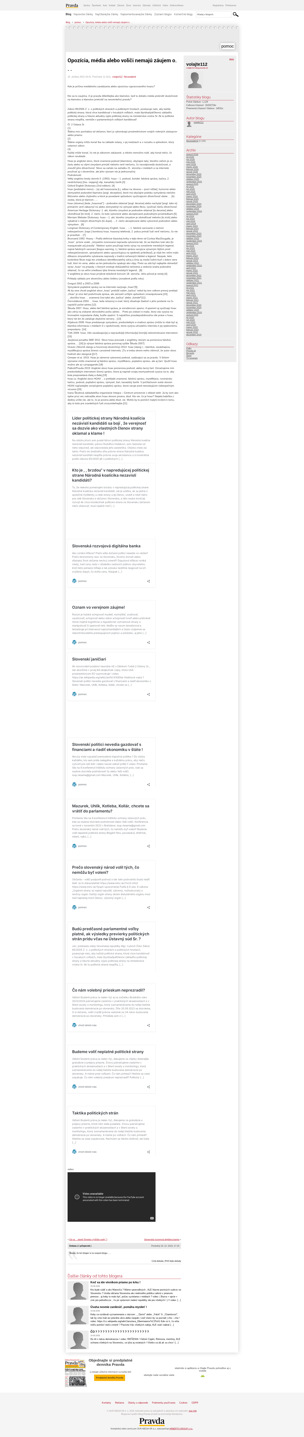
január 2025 (192, 201)
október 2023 (192, 238)
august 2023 (192, 243)
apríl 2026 (191, 164)
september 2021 (194, 283)
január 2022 (192, 273)
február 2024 (192, 228)
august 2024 (192, 214)
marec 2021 (192, 297)
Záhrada (146, 5)
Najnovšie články (83, 14)
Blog (68, 14)
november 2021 (193, 278)
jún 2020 (190, 320)
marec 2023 (192, 256)
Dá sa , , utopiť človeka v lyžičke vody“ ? (88, 1239)
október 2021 (192, 280)
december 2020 (193, 305)
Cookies (183, 1402)
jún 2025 (190, 189)
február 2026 (192, 169)
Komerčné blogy (183, 14)
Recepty (190, 353)
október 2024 (192, 209)
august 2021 (192, 285)
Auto (105, 5)
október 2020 (192, 310)
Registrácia (218, 5)
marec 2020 (192, 327)
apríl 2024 (191, 223)
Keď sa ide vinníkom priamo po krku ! (115, 1282)
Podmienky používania (163, 1402)
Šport (188, 355)
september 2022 (194, 265)
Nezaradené (130, 76)
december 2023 (193, 233)
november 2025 (193, 177)
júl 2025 (190, 186)
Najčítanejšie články (106, 14)
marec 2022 (192, 270)
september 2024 (194, 211)
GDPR (195, 1402)
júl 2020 (190, 317)
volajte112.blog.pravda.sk (197, 68)
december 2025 (193, 174)
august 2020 (192, 315)
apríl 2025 (191, 194)
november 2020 (193, 307)
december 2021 (193, 275)
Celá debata (157, 1261)
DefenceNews (176, 5)
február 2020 (192, 330)
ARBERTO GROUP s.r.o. (181, 1428)
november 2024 (193, 206)
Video (165, 5)
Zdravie (120, 5)
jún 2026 (190, 159)
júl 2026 (190, 157)
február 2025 (192, 199)
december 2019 (193, 335)
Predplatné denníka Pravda (109, 1378)
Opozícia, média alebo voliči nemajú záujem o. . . (109, 22)
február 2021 (192, 300)
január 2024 (192, 231)
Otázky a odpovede (138, 1402)
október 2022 (192, 263)
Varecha (137, 5)
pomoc (78, 22)
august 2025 (192, 184)
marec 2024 (192, 226)
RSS (231, 59)
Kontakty (106, 1402)
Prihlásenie (230, 5)
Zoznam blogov (163, 14)
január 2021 (192, 302)
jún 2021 (190, 290)
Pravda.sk (191, 351)
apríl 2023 (191, 253)
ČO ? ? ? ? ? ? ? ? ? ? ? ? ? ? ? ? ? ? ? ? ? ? (119, 1331)
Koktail (112, 5)
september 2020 (194, 312)
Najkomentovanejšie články (136, 14)
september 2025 (194, 182)
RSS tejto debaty (173, 1261)
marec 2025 (192, 196)
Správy (86, 5)
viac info (193, 1411)
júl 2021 (190, 288)
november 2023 (193, 236)
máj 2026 (190, 162)
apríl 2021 (191, 295)
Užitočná (156, 5)
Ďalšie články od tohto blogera (95, 1276)
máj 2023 (190, 251)
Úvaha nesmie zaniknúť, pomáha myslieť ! (118, 1306)
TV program (192, 358)
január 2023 (192, 260)
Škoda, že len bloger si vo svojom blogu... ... (90, 1253)
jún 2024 (190, 219)
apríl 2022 (191, 268)
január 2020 (192, 332)
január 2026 (192, 172)
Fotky (188, 348)
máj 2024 (190, 221)
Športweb (96, 5)
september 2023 (194, 241)
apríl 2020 (191, 325)
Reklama (119, 1402)
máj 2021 (190, 293)
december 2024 (193, 204)
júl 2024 (190, 216)
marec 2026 (192, 167)
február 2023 (192, 258)
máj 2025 (190, 191)
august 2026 (192, 154)
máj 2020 (190, 322)
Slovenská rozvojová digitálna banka (161, 1239)
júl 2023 (190, 246)
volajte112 (117, 76)
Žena (128, 5)
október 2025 (192, 179)
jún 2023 (190, 248)
